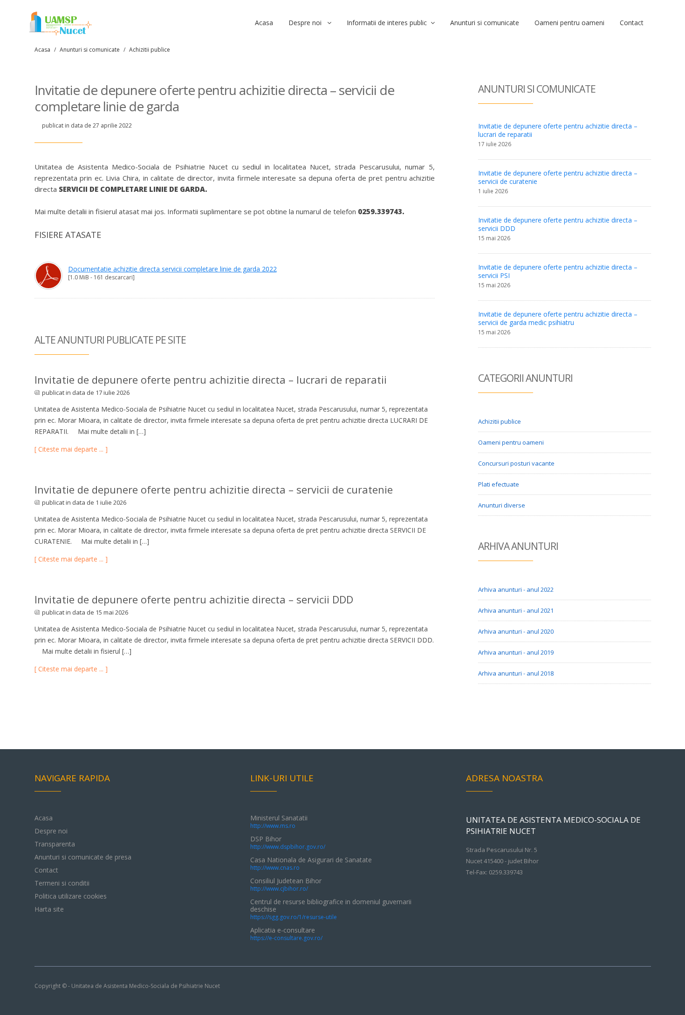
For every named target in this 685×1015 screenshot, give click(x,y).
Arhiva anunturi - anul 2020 (516, 631)
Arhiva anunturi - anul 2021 (516, 610)
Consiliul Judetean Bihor (286, 884)
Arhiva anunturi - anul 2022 (516, 589)
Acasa (264, 22)
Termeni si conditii (61, 883)
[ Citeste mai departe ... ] (71, 449)
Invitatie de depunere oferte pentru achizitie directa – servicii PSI (557, 271)
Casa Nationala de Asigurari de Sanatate (311, 863)
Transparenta (54, 843)
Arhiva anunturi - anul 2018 (516, 673)
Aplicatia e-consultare (286, 934)
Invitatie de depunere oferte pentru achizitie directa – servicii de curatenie (213, 489)
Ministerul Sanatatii (279, 821)
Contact (632, 22)
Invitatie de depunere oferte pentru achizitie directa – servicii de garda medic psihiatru (557, 318)
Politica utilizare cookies (70, 896)
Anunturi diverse (501, 505)
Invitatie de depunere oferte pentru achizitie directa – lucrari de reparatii (210, 379)
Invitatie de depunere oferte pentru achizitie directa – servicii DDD (193, 599)
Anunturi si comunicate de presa (82, 857)
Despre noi (307, 22)
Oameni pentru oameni (569, 22)
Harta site (49, 909)
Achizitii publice (149, 50)
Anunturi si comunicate (484, 22)
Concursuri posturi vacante (516, 463)
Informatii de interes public (389, 22)
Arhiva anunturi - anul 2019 (516, 652)
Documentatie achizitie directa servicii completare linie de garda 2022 (172, 268)
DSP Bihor (287, 842)
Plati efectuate (498, 484)
